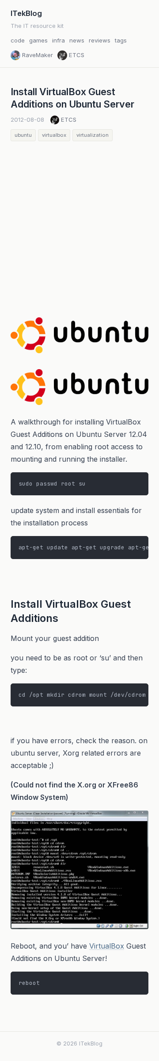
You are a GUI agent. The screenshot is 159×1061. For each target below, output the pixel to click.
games (38, 40)
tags (121, 40)
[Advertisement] (79, 225)
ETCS (76, 54)
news (76, 40)
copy (136, 480)
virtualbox (54, 135)
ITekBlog (26, 13)
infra (58, 40)
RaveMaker (37, 54)
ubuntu (23, 135)
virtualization (92, 135)
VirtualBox (106, 945)
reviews (99, 40)
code (18, 40)
